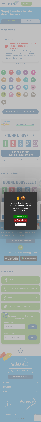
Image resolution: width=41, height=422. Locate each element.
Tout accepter (21, 216)
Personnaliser (20, 224)
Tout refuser (21, 220)
